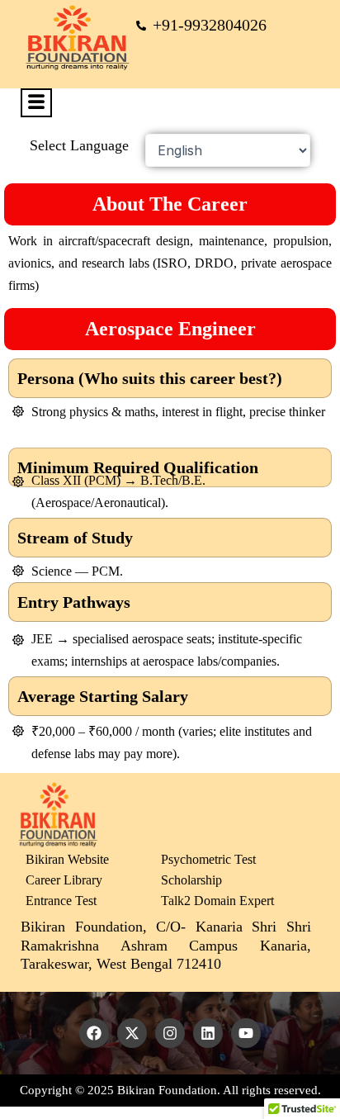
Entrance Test (61, 901)
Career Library (64, 880)
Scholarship (191, 880)
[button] (36, 102)
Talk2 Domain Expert (217, 901)
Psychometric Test (208, 859)
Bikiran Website (67, 859)
